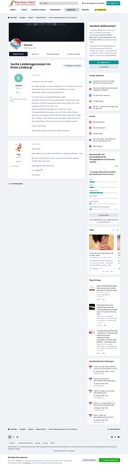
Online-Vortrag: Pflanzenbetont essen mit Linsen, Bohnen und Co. (106, 368)
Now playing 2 (98, 146)
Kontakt (37, 443)
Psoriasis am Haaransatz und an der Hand (101, 254)
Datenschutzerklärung (25, 443)
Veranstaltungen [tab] (53, 54)
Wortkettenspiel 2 (99, 128)
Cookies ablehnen (89, 460)
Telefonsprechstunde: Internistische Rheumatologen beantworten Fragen (104, 381)
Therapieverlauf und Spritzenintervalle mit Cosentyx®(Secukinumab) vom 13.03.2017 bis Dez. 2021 (107, 309)
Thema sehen (104, 215)
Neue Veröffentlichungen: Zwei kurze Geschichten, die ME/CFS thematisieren (107, 288)
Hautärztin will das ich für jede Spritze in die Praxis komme (104, 82)
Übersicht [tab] (35, 54)
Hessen (28, 45)
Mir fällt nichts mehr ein (101, 95)
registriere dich (112, 220)
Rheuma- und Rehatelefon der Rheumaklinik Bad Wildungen (104, 404)
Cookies (45, 443)
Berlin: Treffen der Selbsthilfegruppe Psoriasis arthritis (103, 417)
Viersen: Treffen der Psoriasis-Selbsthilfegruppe (104, 392)
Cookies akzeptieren (110, 460)
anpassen (27, 463)
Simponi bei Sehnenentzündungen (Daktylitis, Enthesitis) (105, 89)
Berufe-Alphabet (99, 122)
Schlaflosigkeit (98, 101)
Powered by (64, 451)
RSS (53, 443)
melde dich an (98, 220)
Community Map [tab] (73, 54)
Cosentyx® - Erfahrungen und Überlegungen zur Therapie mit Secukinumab (107, 318)
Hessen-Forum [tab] (18, 54)
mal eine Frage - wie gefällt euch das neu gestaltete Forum (104, 140)
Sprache (12, 443)
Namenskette (98, 133)
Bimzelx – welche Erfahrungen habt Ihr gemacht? (105, 107)
